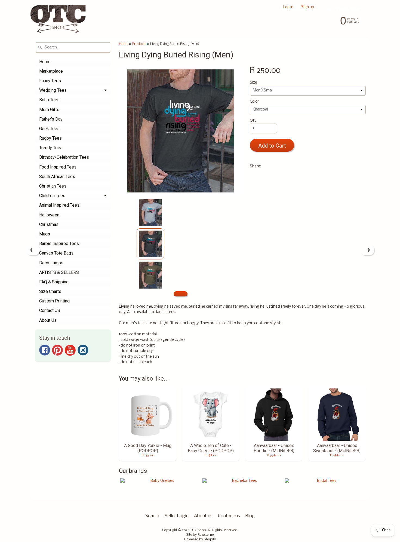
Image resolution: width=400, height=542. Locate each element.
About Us (48, 320)
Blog (250, 516)
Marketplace (51, 71)
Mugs (44, 234)
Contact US (49, 310)
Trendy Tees (51, 147)
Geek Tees (49, 128)
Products (139, 44)
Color (254, 102)
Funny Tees (50, 80)
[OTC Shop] (58, 25)
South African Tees (57, 176)
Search (152, 516)
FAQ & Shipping (54, 281)
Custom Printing (54, 301)
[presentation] (33, 249)
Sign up (307, 7)
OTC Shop (198, 530)
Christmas (49, 224)
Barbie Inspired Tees (59, 243)
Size (253, 83)
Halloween (49, 215)
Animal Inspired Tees (59, 205)
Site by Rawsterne (200, 535)
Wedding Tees (53, 90)
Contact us (229, 516)
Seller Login (177, 516)
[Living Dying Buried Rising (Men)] (150, 212)
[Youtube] (70, 350)
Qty (253, 121)
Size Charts (50, 291)
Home (45, 61)
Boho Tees (49, 99)
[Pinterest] (57, 350)
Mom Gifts (49, 109)
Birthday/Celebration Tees (64, 157)
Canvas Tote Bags (56, 253)
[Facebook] (44, 350)
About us (203, 516)
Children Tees (52, 195)
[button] (180, 293)
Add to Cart (272, 145)
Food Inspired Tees (57, 167)
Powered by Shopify (200, 539)
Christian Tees (52, 186)
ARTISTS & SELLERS (59, 272)
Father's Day (51, 119)
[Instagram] (83, 350)
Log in (288, 7)
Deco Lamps (51, 262)
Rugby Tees (50, 138)
